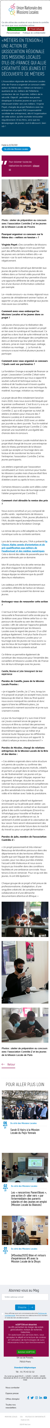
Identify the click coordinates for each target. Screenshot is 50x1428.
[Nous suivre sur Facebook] (28, 1398)
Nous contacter (12, 1387)
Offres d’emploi (12, 1399)
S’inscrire (22, 1307)
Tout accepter (17, 29)
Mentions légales (11, 1417)
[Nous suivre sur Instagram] (36, 1398)
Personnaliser (13, 32)
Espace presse (12, 1393)
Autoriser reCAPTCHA (26, 1352)
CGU (21, 1417)
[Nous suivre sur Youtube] (45, 1398)
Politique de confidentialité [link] (34, 33)
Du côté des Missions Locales (16, 149)
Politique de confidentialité (35, 1417)
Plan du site (25, 1420)
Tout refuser (37, 29)
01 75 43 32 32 (27, 1372)
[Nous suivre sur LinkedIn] (40, 1398)
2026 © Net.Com (25, 1424)
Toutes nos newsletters (11, 1406)
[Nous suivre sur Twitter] (32, 1398)
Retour (11, 1064)
